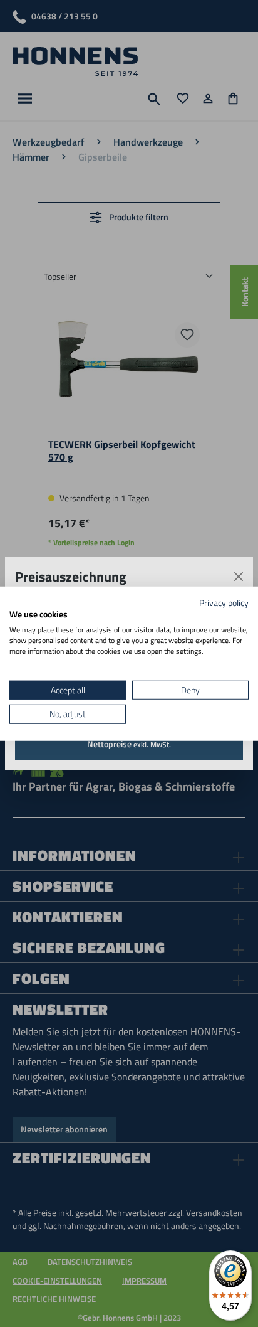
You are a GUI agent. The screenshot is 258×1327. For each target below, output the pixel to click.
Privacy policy (224, 602)
